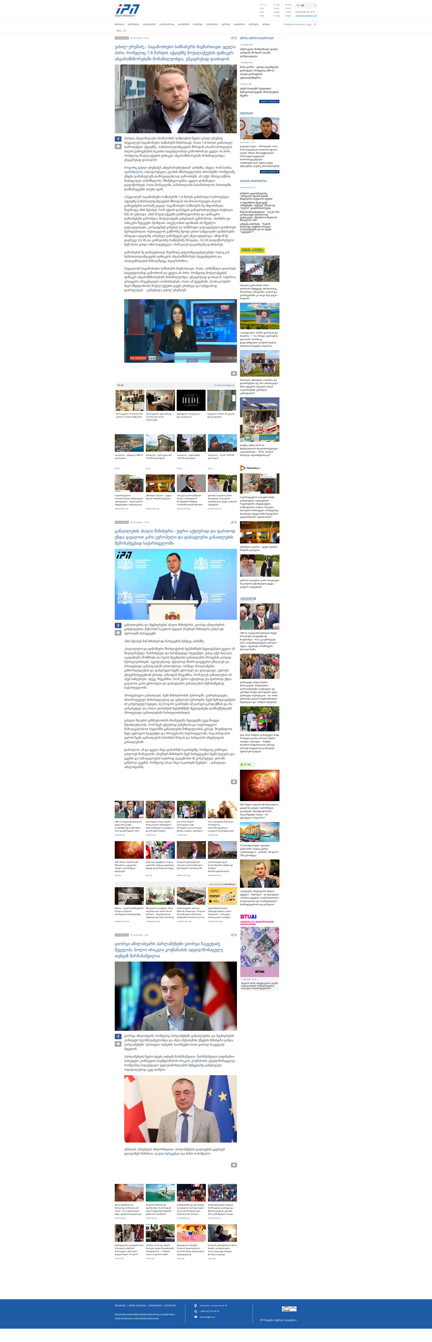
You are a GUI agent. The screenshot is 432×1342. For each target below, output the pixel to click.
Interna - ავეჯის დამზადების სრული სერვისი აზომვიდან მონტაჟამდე (129, 911)
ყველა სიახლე (268, 101)
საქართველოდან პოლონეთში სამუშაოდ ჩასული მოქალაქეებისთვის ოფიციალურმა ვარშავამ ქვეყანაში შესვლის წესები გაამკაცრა (222, 871)
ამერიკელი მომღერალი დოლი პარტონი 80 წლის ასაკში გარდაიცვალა (259, 53)
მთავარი (119, 24)
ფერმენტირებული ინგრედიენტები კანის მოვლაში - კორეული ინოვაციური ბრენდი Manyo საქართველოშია (220, 914)
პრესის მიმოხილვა (253, 181)
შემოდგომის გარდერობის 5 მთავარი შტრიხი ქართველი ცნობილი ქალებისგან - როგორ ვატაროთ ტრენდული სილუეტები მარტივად (129, 1253)
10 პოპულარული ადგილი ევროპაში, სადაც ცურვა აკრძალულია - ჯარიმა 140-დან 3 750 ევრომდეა (259, 850)
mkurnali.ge (120, 1218)
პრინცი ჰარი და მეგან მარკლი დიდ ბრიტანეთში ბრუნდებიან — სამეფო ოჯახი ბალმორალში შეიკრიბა (160, 1251)
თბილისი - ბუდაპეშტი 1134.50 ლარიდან (188, 456)
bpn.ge (263, 5)
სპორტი (225, 24)
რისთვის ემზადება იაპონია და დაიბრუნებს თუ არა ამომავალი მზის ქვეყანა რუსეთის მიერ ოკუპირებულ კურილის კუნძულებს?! (259, 386)
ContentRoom (228, 884)
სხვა (118, 30)
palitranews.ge (183, 875)
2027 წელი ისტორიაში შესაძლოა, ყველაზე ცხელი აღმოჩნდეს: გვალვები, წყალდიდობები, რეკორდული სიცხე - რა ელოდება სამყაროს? (128, 871)
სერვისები (155, 1306)
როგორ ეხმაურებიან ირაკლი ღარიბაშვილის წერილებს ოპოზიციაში (190, 865)
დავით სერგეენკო (167, 1153)
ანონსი (266, 24)
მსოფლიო (184, 24)
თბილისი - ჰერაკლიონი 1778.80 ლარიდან (159, 456)
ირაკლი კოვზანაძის (193, 1061)
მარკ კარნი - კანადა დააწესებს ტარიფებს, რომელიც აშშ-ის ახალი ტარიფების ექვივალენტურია (259, 72)
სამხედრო (239, 24)
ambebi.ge (120, 835)
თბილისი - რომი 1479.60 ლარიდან (221, 456)
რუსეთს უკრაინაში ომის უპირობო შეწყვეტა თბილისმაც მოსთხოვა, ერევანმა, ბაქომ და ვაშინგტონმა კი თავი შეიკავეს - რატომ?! (259, 292)
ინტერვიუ (246, 113)
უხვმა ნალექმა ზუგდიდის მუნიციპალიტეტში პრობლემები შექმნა (259, 92)
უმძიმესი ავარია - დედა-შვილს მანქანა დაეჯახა (159, 497)
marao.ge (119, 1258)
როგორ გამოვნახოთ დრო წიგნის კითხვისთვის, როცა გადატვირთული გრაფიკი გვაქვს (222, 1250)
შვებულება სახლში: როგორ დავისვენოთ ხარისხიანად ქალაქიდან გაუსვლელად (190, 1250)
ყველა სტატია (268, 171)
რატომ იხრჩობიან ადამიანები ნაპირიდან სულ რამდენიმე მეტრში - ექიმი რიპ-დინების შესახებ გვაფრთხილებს (159, 1211)
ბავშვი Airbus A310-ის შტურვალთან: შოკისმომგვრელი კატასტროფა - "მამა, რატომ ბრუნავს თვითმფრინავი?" (259, 450)
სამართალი (149, 24)
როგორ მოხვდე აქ (224, 385)
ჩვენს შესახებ (137, 1306)
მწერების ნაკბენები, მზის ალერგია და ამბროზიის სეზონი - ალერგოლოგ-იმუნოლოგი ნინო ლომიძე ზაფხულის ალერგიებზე (160, 914)
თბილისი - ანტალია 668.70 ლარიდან (129, 456)
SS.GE (120, 385)
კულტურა (253, 24)
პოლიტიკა (133, 24)
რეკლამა (170, 1306)
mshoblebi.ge (183, 1218)
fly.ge (117, 468)
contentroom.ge (122, 921)
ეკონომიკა (212, 24)
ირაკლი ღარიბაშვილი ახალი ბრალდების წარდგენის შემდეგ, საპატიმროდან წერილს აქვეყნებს (189, 501)
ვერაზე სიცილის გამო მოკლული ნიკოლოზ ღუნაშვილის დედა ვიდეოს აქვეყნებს (222, 500)
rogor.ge (180, 1258)
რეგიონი (198, 24)
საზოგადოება (167, 24)
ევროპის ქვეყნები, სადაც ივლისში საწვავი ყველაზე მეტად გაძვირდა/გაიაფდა (160, 865)
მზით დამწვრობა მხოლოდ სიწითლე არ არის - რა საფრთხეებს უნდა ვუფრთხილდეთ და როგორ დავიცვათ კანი (128, 1211)
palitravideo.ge (121, 508)
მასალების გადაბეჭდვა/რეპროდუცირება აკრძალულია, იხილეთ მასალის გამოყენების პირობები (145, 1316)
